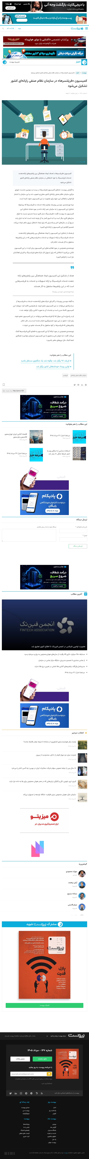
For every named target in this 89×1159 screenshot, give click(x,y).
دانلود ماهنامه (42, 1059)
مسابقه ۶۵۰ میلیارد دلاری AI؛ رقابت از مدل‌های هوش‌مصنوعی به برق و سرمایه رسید (54, 654)
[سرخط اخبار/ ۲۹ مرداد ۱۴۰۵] (36, 461)
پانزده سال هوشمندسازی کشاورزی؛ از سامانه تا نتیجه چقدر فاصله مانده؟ (50, 741)
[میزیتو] (44, 820)
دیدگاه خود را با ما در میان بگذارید (46, 527)
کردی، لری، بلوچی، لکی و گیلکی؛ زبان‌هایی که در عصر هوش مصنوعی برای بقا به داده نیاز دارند (42, 781)
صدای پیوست (25, 1107)
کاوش (54, 1114)
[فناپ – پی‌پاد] (44, 503)
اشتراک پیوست (44, 1005)
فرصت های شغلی (24, 1133)
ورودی (54, 1124)
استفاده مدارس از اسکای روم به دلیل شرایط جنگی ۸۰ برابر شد (58, 452)
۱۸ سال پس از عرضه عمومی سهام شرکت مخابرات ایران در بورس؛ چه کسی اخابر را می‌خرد (44, 768)
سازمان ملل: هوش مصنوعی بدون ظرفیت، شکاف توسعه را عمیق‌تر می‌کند (49, 794)
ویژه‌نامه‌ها (26, 1124)
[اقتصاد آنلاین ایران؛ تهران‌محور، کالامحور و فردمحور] (36, 443)
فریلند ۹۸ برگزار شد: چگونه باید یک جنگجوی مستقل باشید (45, 361)
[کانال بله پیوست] (44, 18)
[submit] (49, 1074)
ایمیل (85, 535)
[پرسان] (44, 41)
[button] (86, 28)
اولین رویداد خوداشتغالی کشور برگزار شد (52, 366)
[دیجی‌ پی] (44, 6)
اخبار (78, 62)
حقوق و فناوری (52, 1136)
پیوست (84, 73)
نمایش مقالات (20, 1059)
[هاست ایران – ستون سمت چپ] (44, 407)
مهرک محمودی (71, 871)
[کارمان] (44, 847)
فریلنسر (65, 375)
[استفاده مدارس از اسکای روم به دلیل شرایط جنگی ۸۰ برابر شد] (79, 460)
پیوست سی (26, 1110)
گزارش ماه (53, 1127)
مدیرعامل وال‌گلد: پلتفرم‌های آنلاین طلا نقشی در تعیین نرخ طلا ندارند (60, 666)
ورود (19, 28)
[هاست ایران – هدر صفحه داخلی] (44, 53)
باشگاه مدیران (52, 1130)
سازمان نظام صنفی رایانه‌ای (78, 375)
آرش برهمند (72, 882)
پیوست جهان (52, 1142)
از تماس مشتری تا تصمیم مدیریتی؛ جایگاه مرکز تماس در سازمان (61, 660)
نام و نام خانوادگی (82, 527)
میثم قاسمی (72, 904)
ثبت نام (9, 28)
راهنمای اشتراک (25, 1130)
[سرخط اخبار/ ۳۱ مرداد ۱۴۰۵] (79, 443)
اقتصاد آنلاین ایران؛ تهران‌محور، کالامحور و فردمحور (15, 436)
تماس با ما (26, 1127)
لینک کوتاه (9, 391)
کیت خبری (26, 1136)
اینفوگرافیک (26, 1114)
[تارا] (44, 477)
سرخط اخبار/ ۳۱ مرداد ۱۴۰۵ (60, 435)
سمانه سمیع (72, 893)
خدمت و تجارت (51, 1133)
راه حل (54, 1139)
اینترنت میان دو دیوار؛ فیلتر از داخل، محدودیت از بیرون (56, 755)
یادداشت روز (52, 1110)
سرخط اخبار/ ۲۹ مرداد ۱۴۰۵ (17, 453)
